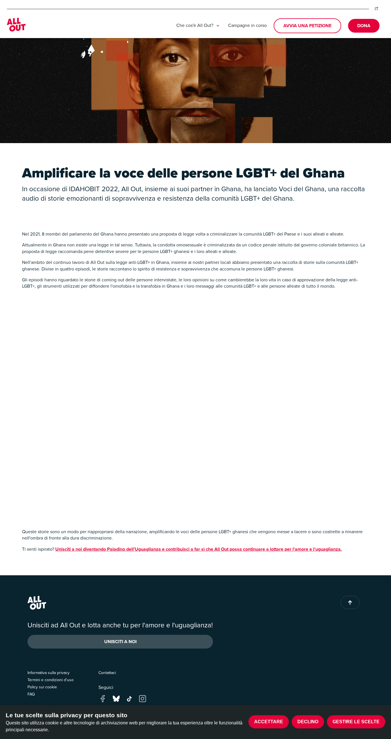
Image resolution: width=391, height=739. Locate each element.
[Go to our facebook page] (102, 698)
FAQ (31, 694)
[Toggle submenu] (217, 25)
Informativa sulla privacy (48, 673)
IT (376, 9)
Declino (307, 721)
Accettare (268, 721)
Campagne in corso (247, 25)
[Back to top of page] (350, 602)
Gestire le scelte (356, 721)
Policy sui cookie (42, 687)
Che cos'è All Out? (194, 25)
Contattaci (107, 673)
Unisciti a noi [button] (120, 641)
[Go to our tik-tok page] (129, 698)
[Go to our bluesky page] (116, 698)
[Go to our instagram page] (142, 698)
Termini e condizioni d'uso (50, 680)
